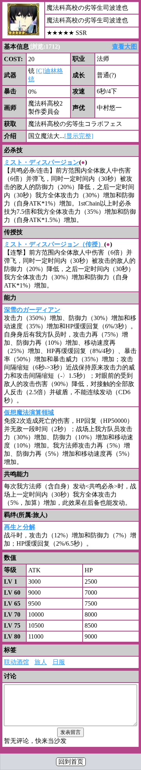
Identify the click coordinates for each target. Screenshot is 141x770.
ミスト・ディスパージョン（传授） (54, 244)
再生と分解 (19, 527)
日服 (58, 662)
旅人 (40, 662)
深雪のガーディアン (32, 309)
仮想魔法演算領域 (29, 412)
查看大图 (124, 46)
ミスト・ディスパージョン (41, 162)
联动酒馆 (16, 662)
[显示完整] (78, 136)
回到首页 (70, 761)
